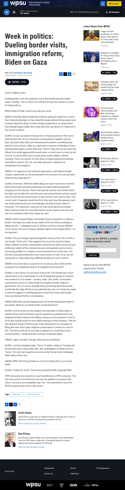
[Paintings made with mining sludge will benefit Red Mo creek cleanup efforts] (91, 86)
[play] (7, 12)
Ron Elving (27, 73)
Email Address (92, 246)
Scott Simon (17, 73)
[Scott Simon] (10, 418)
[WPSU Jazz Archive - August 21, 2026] (91, 204)
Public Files (74, 474)
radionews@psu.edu (94, 272)
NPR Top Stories (33, 394)
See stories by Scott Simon (32, 423)
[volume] (14, 12)
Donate (115, 3)
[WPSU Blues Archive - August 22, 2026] (91, 162)
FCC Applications (102, 468)
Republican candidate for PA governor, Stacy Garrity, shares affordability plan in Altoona (110, 58)
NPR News (17, 394)
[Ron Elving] (10, 439)
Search (73, 468)
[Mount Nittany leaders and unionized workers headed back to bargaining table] (91, 136)
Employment (49, 468)
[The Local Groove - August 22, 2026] (91, 183)
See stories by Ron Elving (31, 447)
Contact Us (48, 474)
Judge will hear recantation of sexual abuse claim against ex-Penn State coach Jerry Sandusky (109, 36)
